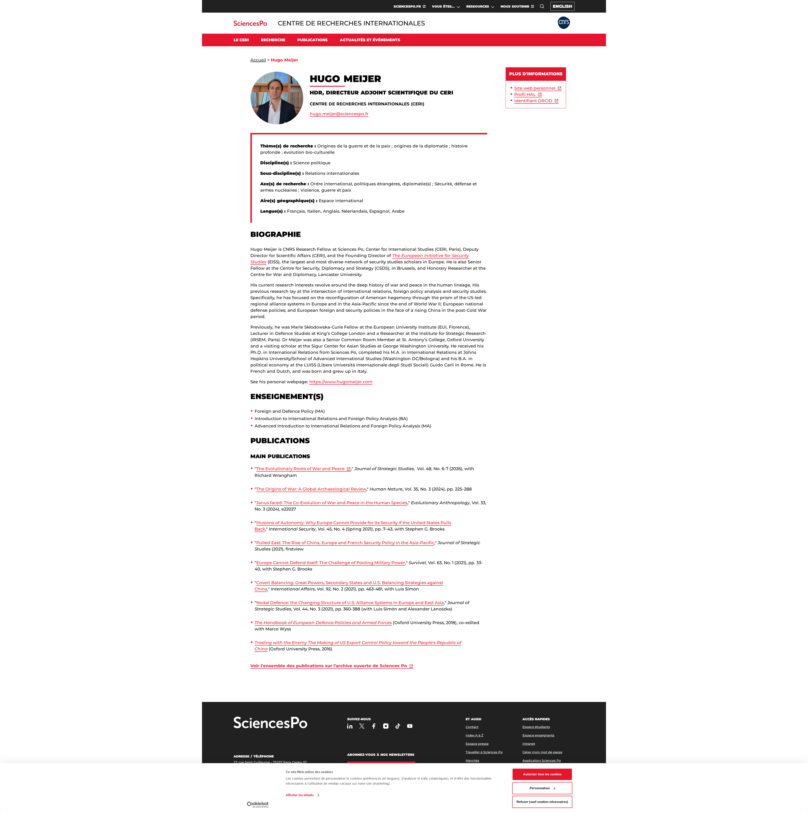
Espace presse (477, 744)
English (562, 6)
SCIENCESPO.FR (407, 6)
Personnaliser (540, 788)
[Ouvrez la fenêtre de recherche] (542, 6)
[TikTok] (397, 726)
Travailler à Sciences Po (484, 752)
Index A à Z (474, 735)
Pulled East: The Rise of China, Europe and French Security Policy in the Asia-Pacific (345, 542)
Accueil (258, 59)
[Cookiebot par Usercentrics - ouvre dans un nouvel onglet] (257, 805)
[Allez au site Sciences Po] (250, 25)
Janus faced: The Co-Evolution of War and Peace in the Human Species (331, 502)
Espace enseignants (538, 735)
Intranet (528, 744)
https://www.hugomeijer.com (340, 381)
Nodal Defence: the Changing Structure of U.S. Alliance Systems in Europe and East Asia (350, 602)
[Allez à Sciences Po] (270, 723)
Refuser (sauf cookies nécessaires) (542, 802)
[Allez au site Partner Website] (564, 23)
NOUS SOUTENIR (515, 6)
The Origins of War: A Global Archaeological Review (311, 489)
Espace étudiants (536, 727)
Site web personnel (534, 88)
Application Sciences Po (541, 761)
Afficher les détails (300, 795)
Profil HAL (525, 94)
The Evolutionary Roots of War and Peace (300, 468)
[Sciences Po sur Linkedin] (349, 726)
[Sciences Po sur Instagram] (385, 726)
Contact (472, 727)
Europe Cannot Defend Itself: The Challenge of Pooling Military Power (330, 562)
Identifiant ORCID (533, 100)
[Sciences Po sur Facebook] (373, 726)
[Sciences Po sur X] (361, 726)
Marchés (472, 761)
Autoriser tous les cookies (542, 774)
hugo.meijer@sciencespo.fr (339, 113)
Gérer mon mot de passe (542, 752)
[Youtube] (409, 726)
